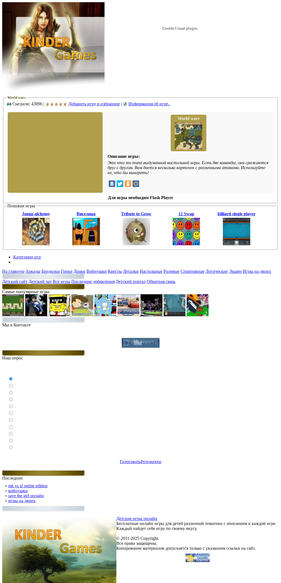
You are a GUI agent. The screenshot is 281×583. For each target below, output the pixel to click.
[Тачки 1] (128, 314)
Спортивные (192, 271)
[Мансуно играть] (36, 314)
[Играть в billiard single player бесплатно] (236, 243)
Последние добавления (93, 281)
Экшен (235, 271)
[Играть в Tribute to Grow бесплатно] (136, 243)
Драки (79, 271)
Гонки (66, 271)
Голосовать (130, 461)
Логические (217, 271)
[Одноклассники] (128, 183)
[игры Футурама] (175, 314)
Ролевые (171, 271)
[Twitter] (120, 183)
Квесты (115, 271)
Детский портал (131, 281)
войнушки (18, 490)
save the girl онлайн (26, 495)
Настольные (151, 271)
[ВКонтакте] (112, 183)
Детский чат (40, 281)
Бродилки (50, 271)
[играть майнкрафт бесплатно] (13, 314)
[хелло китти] (105, 314)
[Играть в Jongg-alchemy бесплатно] (36, 243)
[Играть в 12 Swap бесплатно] (186, 243)
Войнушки (96, 271)
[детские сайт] (198, 560)
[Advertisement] (55, 152)
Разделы (21, 262)
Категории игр (27, 257)
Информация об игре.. (149, 103)
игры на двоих (22, 500)
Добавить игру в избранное (94, 103)
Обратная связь (161, 281)
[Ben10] (152, 314)
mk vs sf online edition (27, 485)
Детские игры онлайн (136, 518)
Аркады (33, 271)
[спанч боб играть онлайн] (59, 314)
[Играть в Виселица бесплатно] (86, 243)
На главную (13, 271)
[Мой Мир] (136, 183)
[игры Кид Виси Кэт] (82, 314)
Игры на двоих (257, 271)
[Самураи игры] (198, 314)
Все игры (61, 281)
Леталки (131, 271)
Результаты (151, 461)
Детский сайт (14, 281)
